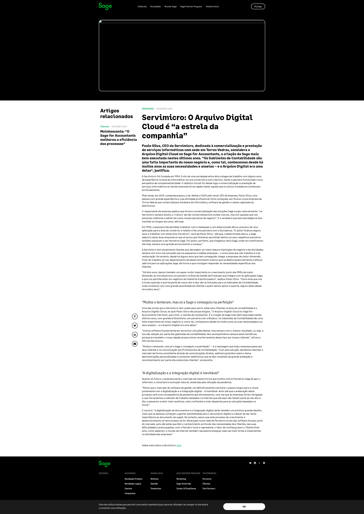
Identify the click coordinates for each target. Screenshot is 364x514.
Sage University (183, 483)
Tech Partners (208, 488)
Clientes (206, 483)
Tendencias (156, 488)
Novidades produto (133, 479)
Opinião (154, 483)
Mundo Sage (171, 6)
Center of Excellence (186, 488)
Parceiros (148, 109)
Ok (244, 506)
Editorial (142, 6)
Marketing (181, 479)
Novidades (155, 6)
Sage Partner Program (191, 6)
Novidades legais (133, 483)
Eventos (128, 488)
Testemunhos (212, 6)
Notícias (155, 479)
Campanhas (130, 493)
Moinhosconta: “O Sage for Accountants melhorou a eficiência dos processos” (118, 137)
